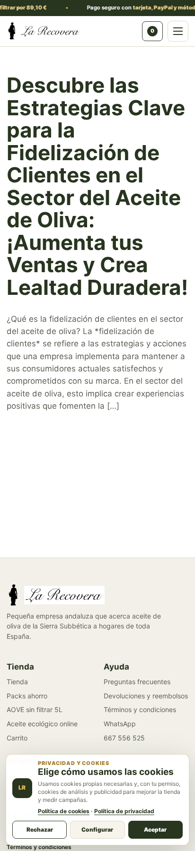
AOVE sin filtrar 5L (34, 709)
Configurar (97, 829)
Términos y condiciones (140, 709)
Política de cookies (63, 811)
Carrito (17, 738)
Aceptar (155, 829)
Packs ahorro (27, 696)
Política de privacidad (124, 811)
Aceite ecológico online (42, 724)
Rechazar (40, 829)
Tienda (17, 682)
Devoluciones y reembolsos (146, 696)
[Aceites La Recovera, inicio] (71, 31)
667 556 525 (124, 738)
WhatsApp (120, 724)
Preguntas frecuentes (137, 682)
